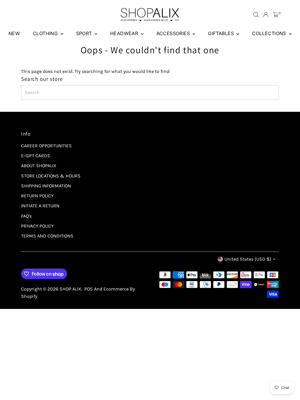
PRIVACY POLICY (37, 226)
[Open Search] (256, 14)
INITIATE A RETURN (40, 205)
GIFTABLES (221, 33)
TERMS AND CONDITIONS (47, 236)
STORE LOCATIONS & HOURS (51, 176)
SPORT (84, 33)
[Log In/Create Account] (265, 14)
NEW (14, 33)
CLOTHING (46, 33)
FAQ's (26, 216)
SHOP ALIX (70, 289)
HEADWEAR (124, 33)
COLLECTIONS (269, 33)
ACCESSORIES (173, 33)
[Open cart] (276, 14)
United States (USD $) (247, 259)
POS (88, 289)
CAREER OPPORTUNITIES (46, 145)
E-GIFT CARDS (35, 155)
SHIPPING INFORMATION (46, 186)
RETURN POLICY (37, 196)
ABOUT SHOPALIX (38, 165)
